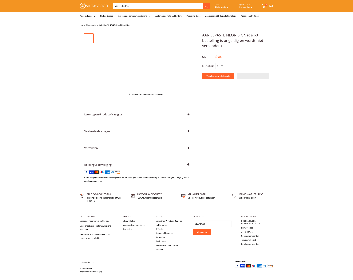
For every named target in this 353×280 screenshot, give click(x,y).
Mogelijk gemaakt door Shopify (91, 272)
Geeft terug (161, 241)
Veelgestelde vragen (164, 233)
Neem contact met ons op (167, 245)
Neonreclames (86, 16)
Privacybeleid (247, 228)
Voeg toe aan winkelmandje (218, 76)
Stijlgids (159, 229)
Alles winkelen (129, 221)
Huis (81, 25)
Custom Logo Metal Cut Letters (168, 16)
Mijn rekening (244, 7)
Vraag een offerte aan (250, 16)
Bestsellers (127, 229)
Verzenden (160, 237)
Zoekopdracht (247, 232)
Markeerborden (106, 16)
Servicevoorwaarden (250, 236)
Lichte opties (161, 225)
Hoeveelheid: (208, 66)
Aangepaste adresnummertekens (132, 16)
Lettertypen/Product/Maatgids (169, 221)
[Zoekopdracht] (206, 6)
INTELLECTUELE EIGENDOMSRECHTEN (250, 222)
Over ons (159, 249)
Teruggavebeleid (248, 240)
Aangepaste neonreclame (134, 225)
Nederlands (85, 262)
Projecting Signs (193, 16)
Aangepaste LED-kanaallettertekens (220, 16)
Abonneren (202, 232)
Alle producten (91, 25)
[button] (253, 76)
